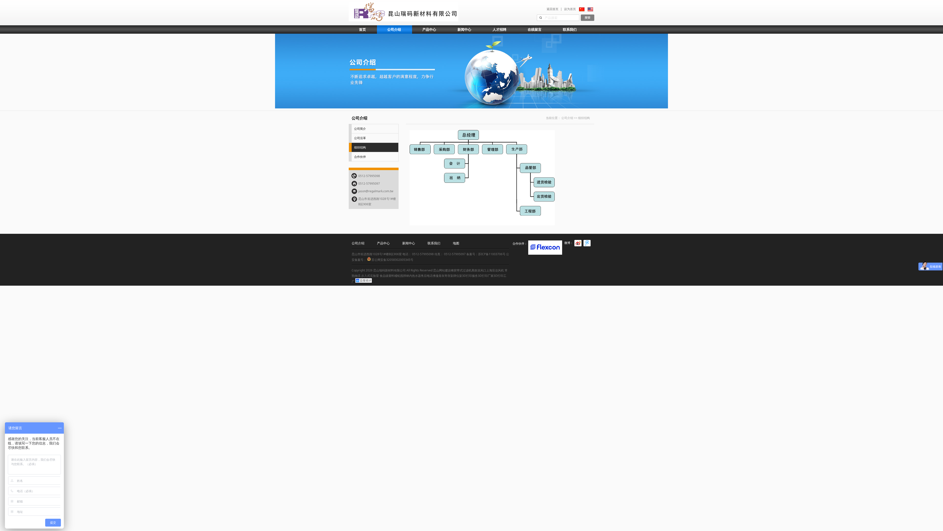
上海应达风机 (495, 270)
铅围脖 (401, 276)
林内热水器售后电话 (419, 276)
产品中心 (429, 29)
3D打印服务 (470, 276)
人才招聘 (499, 29)
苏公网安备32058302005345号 (392, 260)
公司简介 (360, 129)
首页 (362, 29)
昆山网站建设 (442, 270)
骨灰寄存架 (446, 276)
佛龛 (436, 276)
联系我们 (570, 29)
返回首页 (552, 9)
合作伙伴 (360, 157)
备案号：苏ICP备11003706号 (485, 254)
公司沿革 (360, 138)
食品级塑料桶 (388, 276)
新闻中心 (464, 29)
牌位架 (457, 276)
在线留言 (534, 29)
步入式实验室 (370, 276)
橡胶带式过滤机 (461, 270)
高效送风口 (479, 270)
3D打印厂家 (486, 276)
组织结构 (360, 147)
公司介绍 (394, 29)
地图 (456, 243)
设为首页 (570, 9)
